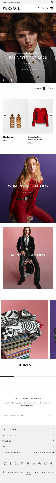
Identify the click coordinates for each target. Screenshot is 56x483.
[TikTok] (51, 463)
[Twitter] (16, 463)
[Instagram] (4, 463)
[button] (47, 8)
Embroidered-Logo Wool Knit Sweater (10, 138)
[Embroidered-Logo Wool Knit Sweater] (15, 116)
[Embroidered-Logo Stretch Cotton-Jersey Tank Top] (40, 116)
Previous (5, 115)
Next (51, 115)
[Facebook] (10, 463)
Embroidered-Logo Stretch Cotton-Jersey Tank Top (36, 139)
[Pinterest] (22, 463)
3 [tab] (35, 376)
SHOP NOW (28, 192)
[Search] (39, 8)
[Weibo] (45, 463)
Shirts (24, 365)
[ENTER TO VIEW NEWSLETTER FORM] (50, 415)
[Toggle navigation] (51, 8)
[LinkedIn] (33, 463)
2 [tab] (21, 376)
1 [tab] (7, 376)
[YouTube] (28, 463)
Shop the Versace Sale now (11, 2)
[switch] (44, 88)
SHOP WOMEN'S (28, 69)
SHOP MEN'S (28, 63)
